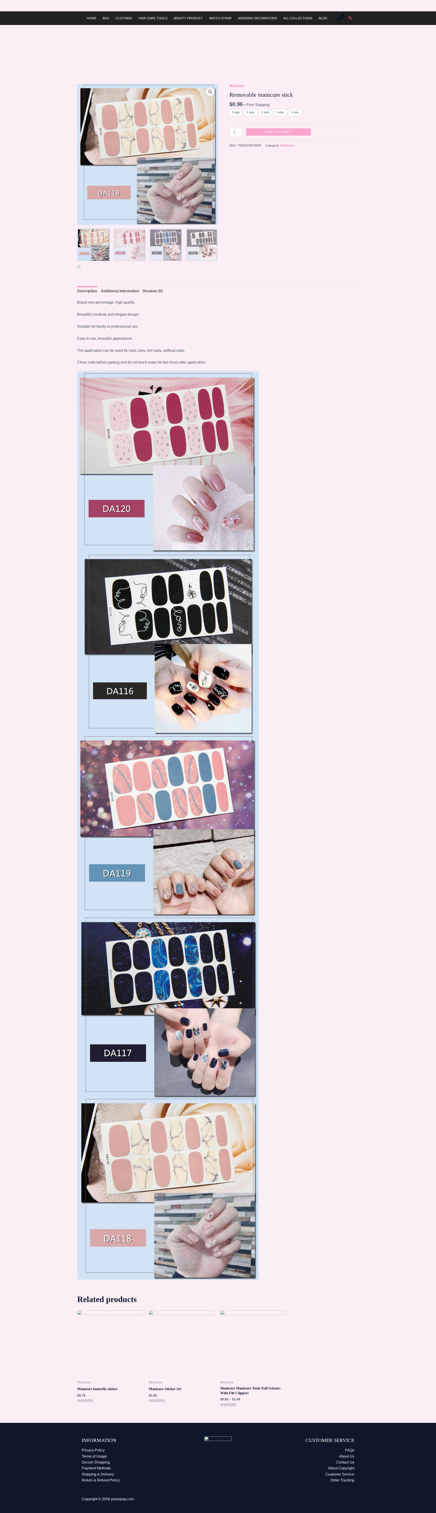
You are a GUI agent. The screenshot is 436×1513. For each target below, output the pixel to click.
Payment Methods (96, 1468)
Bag (106, 18)
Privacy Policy (93, 1450)
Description (87, 291)
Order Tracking (342, 1480)
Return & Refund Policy (101, 1480)
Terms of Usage (94, 1456)
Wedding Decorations (257, 18)
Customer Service (339, 1474)
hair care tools (153, 18)
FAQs (349, 1450)
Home (91, 18)
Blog (323, 18)
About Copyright (341, 1468)
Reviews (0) (153, 291)
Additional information (120, 291)
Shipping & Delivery (98, 1474)
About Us (346, 1456)
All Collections (297, 18)
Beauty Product (188, 18)
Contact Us (345, 1462)
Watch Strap (220, 18)
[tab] (87, 291)
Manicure (236, 86)
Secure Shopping (96, 1462)
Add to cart (278, 132)
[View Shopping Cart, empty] (339, 18)
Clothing (124, 18)
